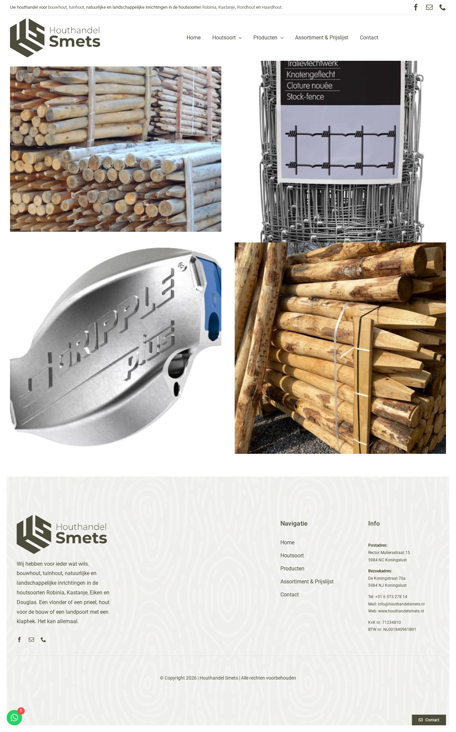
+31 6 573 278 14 (391, 596)
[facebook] (416, 7)
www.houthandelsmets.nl (401, 611)
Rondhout (246, 7)
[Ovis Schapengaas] (340, 157)
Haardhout (271, 7)
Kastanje (226, 7)
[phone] (442, 7)
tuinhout (76, 7)
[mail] (429, 7)
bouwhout (57, 7)
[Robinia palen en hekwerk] (115, 149)
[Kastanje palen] (340, 348)
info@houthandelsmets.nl (401, 604)
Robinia (209, 7)
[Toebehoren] (115, 348)
